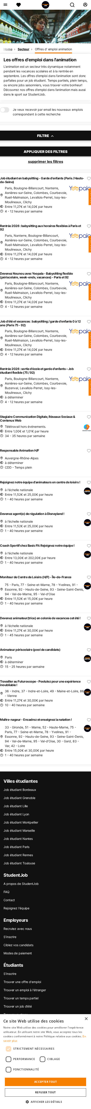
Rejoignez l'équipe (16, 908)
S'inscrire (10, 974)
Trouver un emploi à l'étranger (25, 990)
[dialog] (45, 1061)
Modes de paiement (18, 953)
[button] (45, 1102)
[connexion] (85, 5)
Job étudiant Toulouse (19, 863)
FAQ (6, 892)
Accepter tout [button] (45, 1082)
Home (8, 49)
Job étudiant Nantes (18, 839)
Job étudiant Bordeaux (20, 790)
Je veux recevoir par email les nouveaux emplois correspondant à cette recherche (48, 112)
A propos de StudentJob (21, 884)
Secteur (23, 49)
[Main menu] (5, 5)
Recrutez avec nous (18, 929)
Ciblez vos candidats (18, 945)
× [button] (86, 1019)
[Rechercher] (74, 4)
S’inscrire (10, 937)
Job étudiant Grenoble (19, 798)
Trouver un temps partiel (21, 998)
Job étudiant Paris (16, 847)
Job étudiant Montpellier (21, 822)
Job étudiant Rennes (18, 855)
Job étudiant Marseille (19, 830)
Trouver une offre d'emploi (22, 982)
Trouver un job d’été (18, 1006)
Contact (9, 900)
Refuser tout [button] (45, 1092)
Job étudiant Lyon (16, 814)
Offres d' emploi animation (53, 49)
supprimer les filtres (45, 161)
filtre (43, 135)
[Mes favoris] (18, 4)
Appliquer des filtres (46, 151)
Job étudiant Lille (16, 806)
